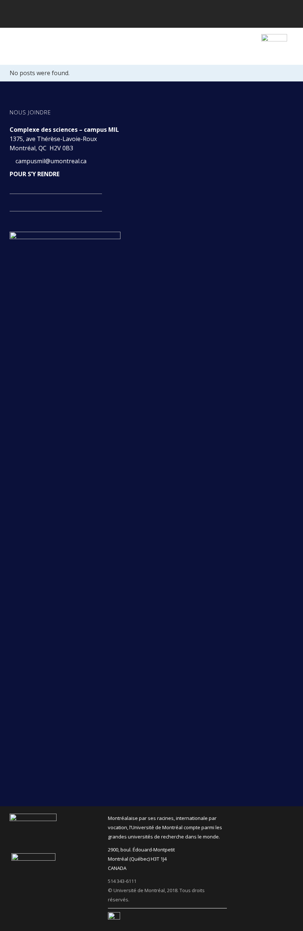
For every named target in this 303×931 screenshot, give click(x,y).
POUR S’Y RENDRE (34, 174)
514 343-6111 (122, 881)
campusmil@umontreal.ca (52, 161)
